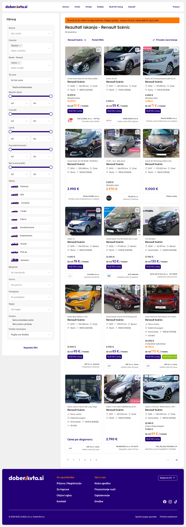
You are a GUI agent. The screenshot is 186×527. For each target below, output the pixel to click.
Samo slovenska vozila (23, 320)
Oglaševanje (102, 495)
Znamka (12, 40)
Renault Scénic (75, 40)
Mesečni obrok (15, 92)
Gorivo (12, 279)
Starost (12, 28)
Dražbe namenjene (17, 329)
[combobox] (28, 33)
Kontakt (61, 501)
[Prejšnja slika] (69, 61)
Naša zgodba (102, 483)
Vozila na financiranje (22, 87)
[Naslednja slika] (97, 61)
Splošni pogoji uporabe (146, 517)
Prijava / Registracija (69, 483)
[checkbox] (10, 87)
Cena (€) (12, 110)
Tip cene (12, 75)
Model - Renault (16, 57)
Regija (12, 304)
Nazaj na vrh (166, 478)
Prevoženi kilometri (17, 145)
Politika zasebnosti (168, 517)
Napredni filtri (31, 347)
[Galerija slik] (83, 61)
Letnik (11, 128)
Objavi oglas (64, 495)
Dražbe (98, 501)
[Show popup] (49, 34)
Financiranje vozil (104, 489)
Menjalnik (13, 267)
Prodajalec (14, 292)
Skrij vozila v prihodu (22, 324)
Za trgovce (63, 489)
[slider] (10, 96)
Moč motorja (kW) (17, 163)
